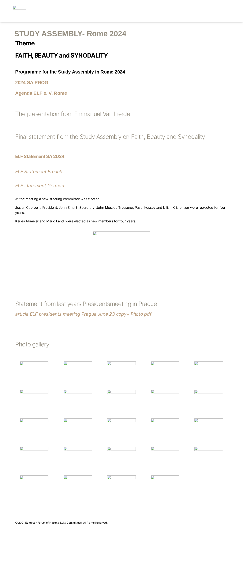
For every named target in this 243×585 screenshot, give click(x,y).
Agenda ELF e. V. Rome (41, 93)
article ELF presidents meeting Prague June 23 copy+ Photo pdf (83, 314)
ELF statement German (39, 185)
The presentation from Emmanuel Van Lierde (116, 116)
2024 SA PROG (31, 82)
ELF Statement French (38, 171)
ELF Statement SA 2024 (39, 156)
